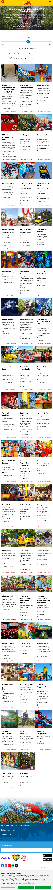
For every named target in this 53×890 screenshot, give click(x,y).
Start (2, 825)
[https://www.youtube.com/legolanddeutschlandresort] (9, 865)
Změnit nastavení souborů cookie (8, 887)
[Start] (16, 857)
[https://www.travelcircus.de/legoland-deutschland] (24, 857)
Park (17, 825)
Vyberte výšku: (26, 38)
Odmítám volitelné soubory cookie (43, 887)
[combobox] (26, 850)
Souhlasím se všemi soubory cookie (25, 887)
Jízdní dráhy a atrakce (24, 825)
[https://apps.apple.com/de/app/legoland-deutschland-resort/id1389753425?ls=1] (47, 859)
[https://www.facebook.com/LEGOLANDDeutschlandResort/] (2, 865)
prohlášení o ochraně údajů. (28, 883)
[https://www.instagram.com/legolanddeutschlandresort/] (6, 865)
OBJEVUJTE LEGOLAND (9, 825)
